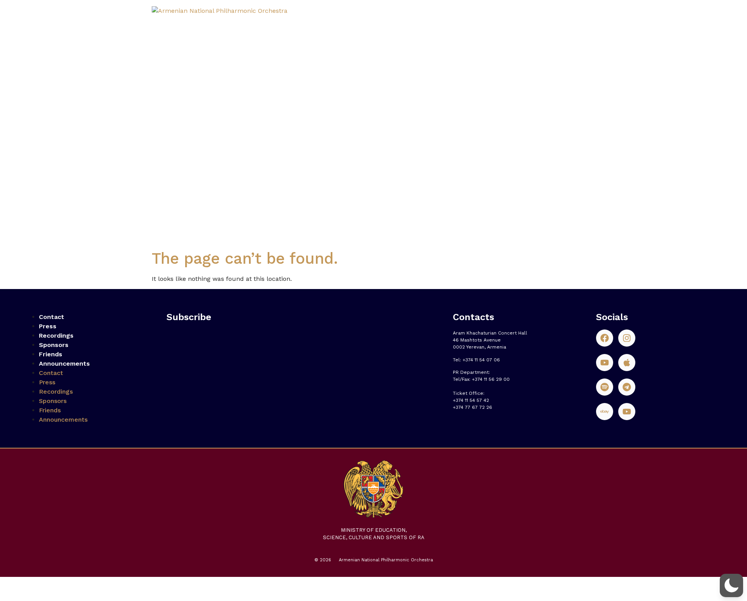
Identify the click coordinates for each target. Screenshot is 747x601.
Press (47, 326)
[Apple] (626, 362)
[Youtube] (604, 362)
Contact (51, 317)
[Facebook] (604, 338)
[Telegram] (626, 387)
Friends (50, 354)
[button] (731, 585)
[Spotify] (604, 387)
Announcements (64, 363)
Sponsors (53, 345)
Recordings (56, 335)
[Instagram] (626, 338)
